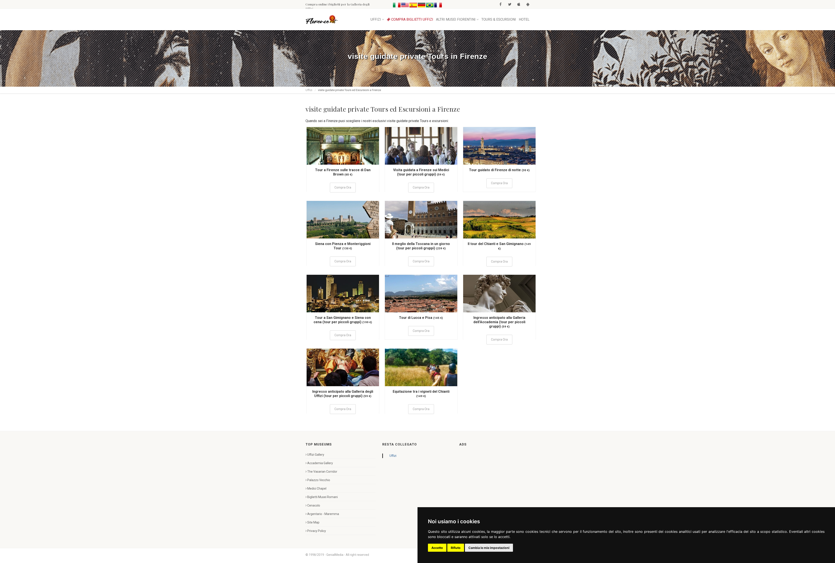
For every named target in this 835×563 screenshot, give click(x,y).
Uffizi (309, 90)
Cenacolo (313, 505)
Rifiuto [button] (456, 548)
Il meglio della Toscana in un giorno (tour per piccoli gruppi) (421, 246)
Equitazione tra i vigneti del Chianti (421, 391)
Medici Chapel (316, 488)
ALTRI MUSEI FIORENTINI (456, 19)
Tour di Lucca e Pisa (415, 318)
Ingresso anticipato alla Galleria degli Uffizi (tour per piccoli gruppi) (342, 393)
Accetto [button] (437, 548)
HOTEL (524, 19)
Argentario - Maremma (323, 514)
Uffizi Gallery (315, 454)
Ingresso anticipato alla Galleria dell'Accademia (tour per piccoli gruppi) (499, 322)
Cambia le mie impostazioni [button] (488, 548)
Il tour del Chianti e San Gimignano (496, 244)
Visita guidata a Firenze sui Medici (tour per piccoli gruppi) (421, 172)
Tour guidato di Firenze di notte (495, 170)
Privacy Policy (316, 531)
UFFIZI (376, 19)
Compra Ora (342, 187)
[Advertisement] (491, 479)
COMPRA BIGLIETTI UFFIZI (411, 19)
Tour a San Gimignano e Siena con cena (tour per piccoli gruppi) (342, 320)
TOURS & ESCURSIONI (498, 19)
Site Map (313, 522)
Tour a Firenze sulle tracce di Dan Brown (343, 172)
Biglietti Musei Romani (322, 497)
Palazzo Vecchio (318, 480)
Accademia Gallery (320, 463)
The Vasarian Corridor (322, 471)
